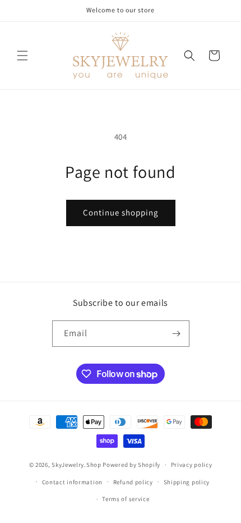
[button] (22, 55)
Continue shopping (121, 212)
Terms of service (125, 499)
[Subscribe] (176, 333)
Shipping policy (187, 482)
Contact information (72, 482)
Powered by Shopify (131, 465)
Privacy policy (191, 465)
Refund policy (133, 482)
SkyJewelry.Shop (76, 465)
